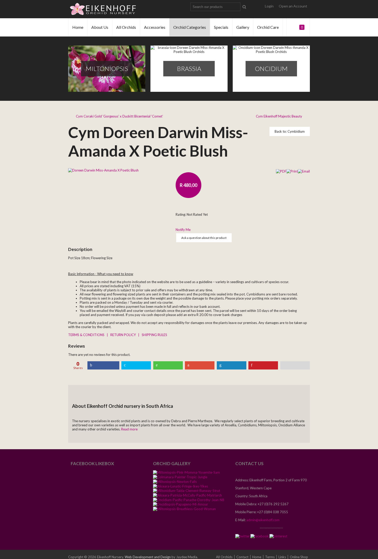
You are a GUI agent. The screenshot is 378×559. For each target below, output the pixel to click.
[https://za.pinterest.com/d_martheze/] (278, 536)
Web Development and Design (148, 557)
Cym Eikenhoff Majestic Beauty (279, 116)
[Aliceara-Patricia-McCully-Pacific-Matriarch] (187, 495)
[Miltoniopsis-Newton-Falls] (175, 481)
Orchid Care (268, 27)
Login (269, 6)
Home (77, 27)
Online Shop (299, 557)
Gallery (242, 27)
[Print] (292, 171)
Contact (242, 557)
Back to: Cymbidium (290, 131)
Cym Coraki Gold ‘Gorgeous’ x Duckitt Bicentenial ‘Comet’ (119, 116)
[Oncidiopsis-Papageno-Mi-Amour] (180, 504)
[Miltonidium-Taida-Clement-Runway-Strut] (186, 490)
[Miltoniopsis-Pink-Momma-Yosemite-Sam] (186, 472)
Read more (129, 429)
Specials (221, 27)
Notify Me (183, 230)
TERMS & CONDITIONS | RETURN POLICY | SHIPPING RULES (117, 335)
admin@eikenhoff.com (263, 520)
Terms (270, 557)
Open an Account (293, 6)
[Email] (304, 171)
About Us (99, 27)
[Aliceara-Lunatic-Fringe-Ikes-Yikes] (180, 486)
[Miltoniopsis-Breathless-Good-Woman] (184, 508)
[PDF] (281, 171)
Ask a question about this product (204, 238)
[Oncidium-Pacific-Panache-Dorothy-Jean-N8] (188, 499)
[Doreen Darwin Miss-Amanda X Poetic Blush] (103, 170)
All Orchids (126, 27)
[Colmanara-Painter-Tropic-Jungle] (180, 476)
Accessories (154, 27)
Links (282, 557)
